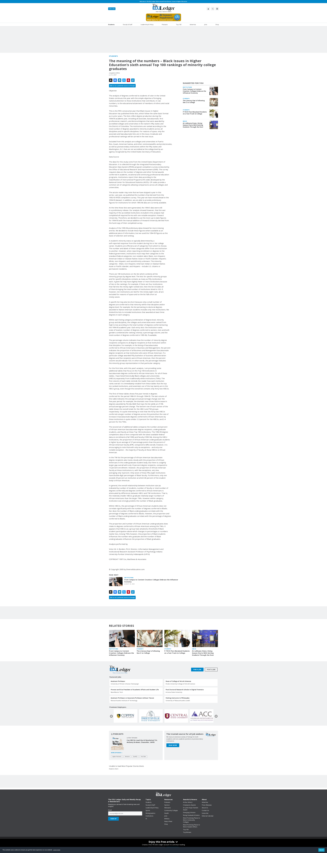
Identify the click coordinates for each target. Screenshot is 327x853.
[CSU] (125, 716)
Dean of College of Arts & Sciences (178, 681)
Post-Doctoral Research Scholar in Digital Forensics (185, 690)
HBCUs (185, 121)
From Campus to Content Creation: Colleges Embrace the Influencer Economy (151, 581)
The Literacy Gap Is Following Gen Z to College (194, 101)
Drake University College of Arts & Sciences (180, 684)
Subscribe (112, 8)
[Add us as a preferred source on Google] (133, 80)
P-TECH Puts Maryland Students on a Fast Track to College (195, 113)
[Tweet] (124, 80)
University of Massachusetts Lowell (178, 701)
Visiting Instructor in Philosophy (177, 698)
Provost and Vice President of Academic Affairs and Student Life (135, 690)
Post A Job (211, 669)
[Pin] (128, 80)
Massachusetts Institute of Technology (124, 701)
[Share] (115, 80)
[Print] (110, 80)
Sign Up (113, 819)
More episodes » (116, 752)
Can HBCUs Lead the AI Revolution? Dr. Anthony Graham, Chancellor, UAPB (142, 741)
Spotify (135, 756)
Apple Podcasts (116, 756)
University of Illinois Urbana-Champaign (125, 684)
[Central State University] (176, 716)
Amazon (127, 756)
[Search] (212, 8)
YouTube (143, 756)
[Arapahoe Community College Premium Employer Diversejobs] (201, 716)
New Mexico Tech (117, 692)
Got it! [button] (321, 850)
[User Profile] (208, 8)
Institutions (128, 577)
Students (113, 56)
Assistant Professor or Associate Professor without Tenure (132, 698)
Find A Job (197, 669)
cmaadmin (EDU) (114, 73)
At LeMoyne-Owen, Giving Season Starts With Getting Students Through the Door (193, 125)
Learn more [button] (56, 850)
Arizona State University (174, 692)
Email (110, 810)
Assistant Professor (118, 681)
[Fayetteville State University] (151, 716)
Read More (173, 745)
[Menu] (217, 8)
